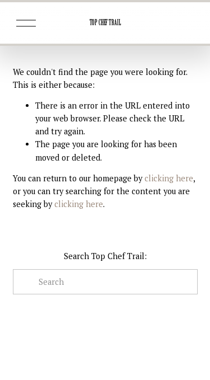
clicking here (168, 178)
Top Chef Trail (105, 22)
